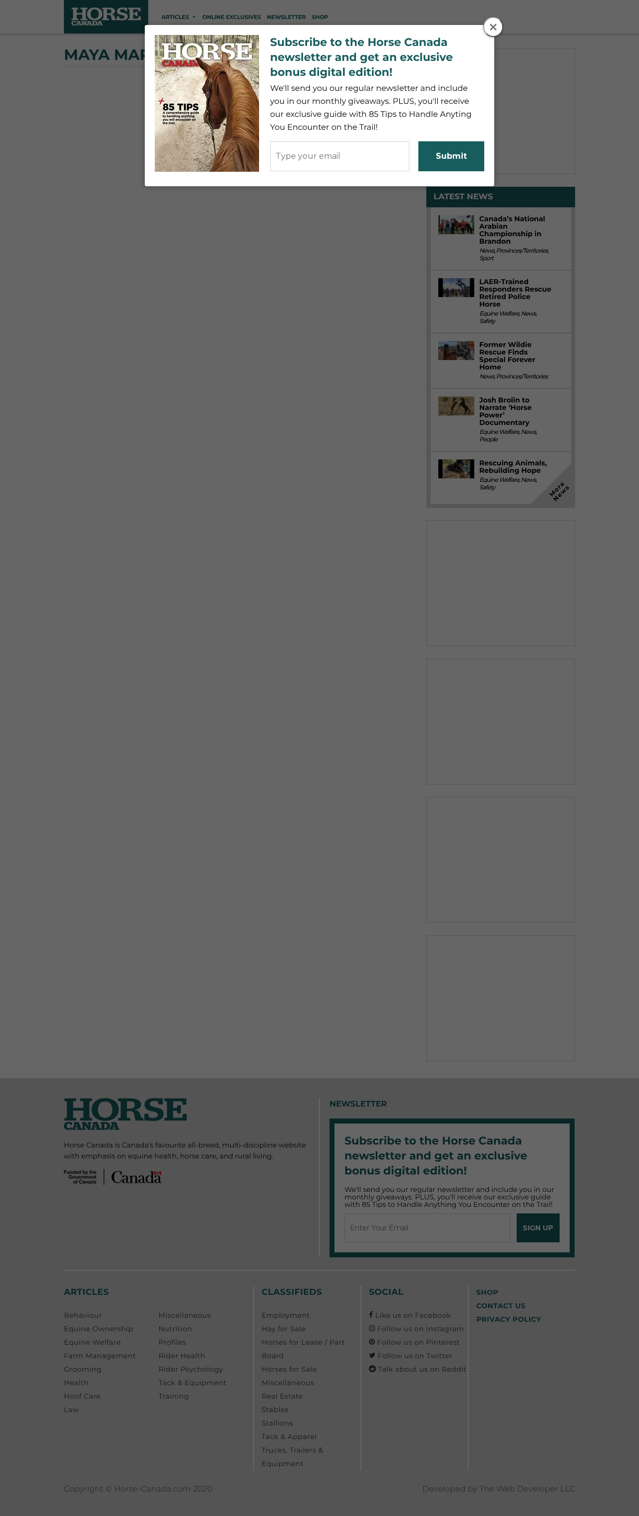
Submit (451, 156)
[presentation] (494, 27)
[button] (493, 27)
